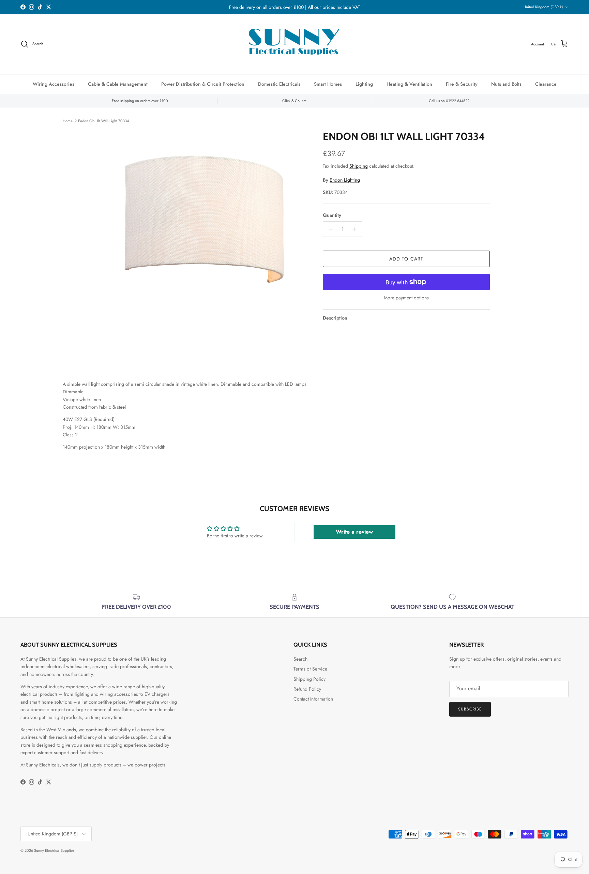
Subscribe (470, 709)
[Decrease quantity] (329, 229)
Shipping (358, 165)
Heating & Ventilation (409, 84)
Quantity (332, 215)
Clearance (546, 84)
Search (300, 659)
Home (68, 120)
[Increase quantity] (356, 229)
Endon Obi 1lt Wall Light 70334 (103, 120)
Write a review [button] (354, 532)
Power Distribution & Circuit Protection (202, 84)
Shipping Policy (309, 679)
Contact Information (313, 698)
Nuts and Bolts (506, 84)
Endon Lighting (345, 179)
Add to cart (406, 258)
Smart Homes (328, 84)
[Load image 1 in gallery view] (203, 234)
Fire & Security (462, 84)
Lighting (364, 84)
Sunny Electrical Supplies (54, 850)
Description (335, 317)
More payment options (406, 298)
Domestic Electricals (279, 84)
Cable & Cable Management (118, 84)
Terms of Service (310, 668)
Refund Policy (307, 689)
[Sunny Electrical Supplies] (294, 44)
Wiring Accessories (53, 84)
